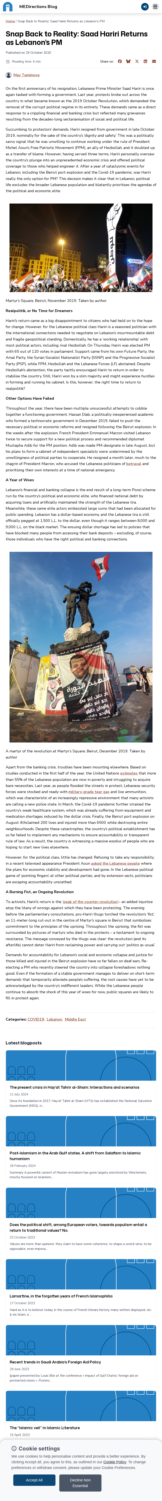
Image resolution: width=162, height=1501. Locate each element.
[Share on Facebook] (119, 61)
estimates (129, 773)
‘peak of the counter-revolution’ (90, 901)
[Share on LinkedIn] (145, 61)
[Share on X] (137, 61)
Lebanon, (55, 1019)
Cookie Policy (114, 1462)
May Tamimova (26, 75)
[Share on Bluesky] (128, 61)
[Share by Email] (154, 61)
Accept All (34, 1480)
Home (10, 21)
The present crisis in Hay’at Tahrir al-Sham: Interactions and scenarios (74, 1087)
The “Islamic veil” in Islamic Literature (45, 1427)
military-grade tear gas (89, 791)
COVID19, (36, 1019)
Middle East (75, 1019)
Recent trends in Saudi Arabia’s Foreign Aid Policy (55, 1362)
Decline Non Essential (80, 1483)
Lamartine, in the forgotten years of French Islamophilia (61, 1296)
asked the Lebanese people (115, 863)
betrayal (133, 463)
